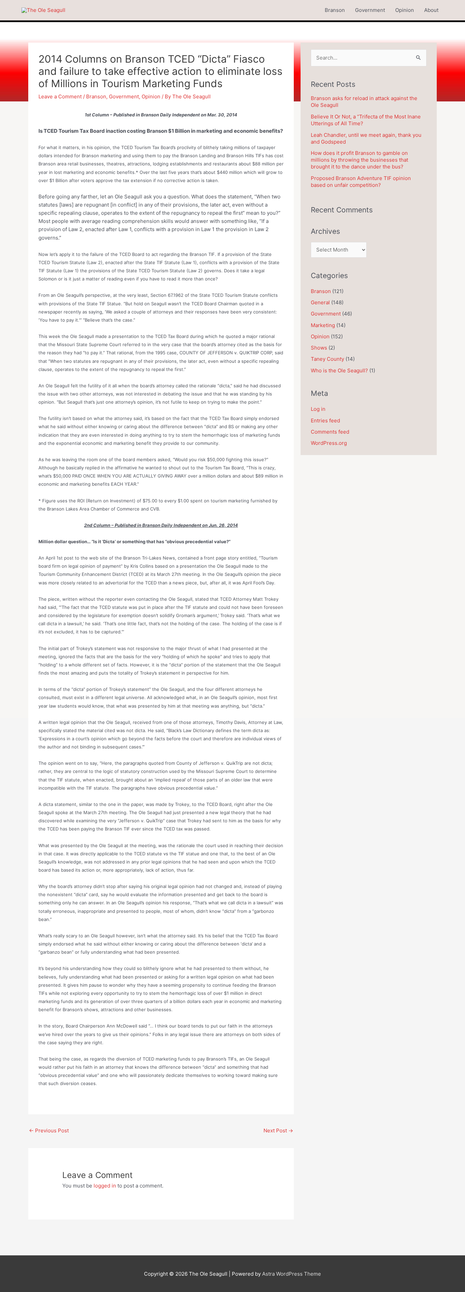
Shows (319, 347)
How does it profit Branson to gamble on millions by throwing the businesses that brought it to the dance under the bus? (359, 160)
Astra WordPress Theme (291, 1274)
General (320, 302)
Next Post (278, 1130)
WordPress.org (329, 443)
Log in (318, 409)
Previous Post (49, 1130)
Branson (335, 10)
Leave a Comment (60, 96)
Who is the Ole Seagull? (339, 370)
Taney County (327, 359)
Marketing (323, 325)
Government (370, 10)
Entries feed (325, 420)
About (431, 10)
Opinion (404, 10)
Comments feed (330, 432)
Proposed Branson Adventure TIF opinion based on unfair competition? (361, 181)
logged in (105, 1185)
